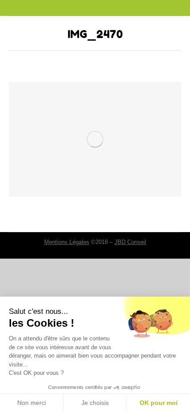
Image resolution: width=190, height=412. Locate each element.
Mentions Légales (66, 242)
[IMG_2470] (95, 139)
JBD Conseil (130, 242)
